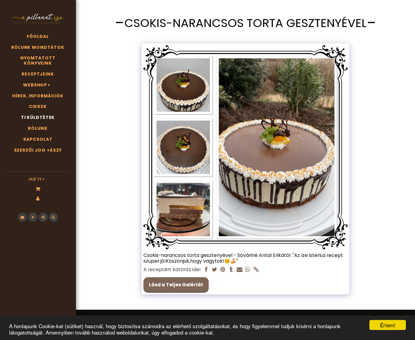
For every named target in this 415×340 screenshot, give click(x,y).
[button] (37, 189)
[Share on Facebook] (206, 270)
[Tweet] (214, 270)
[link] (256, 270)
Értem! (388, 325)
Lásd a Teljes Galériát (176, 284)
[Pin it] (223, 270)
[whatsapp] (248, 270)
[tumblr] (231, 270)
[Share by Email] (239, 270)
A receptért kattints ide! (172, 270)
